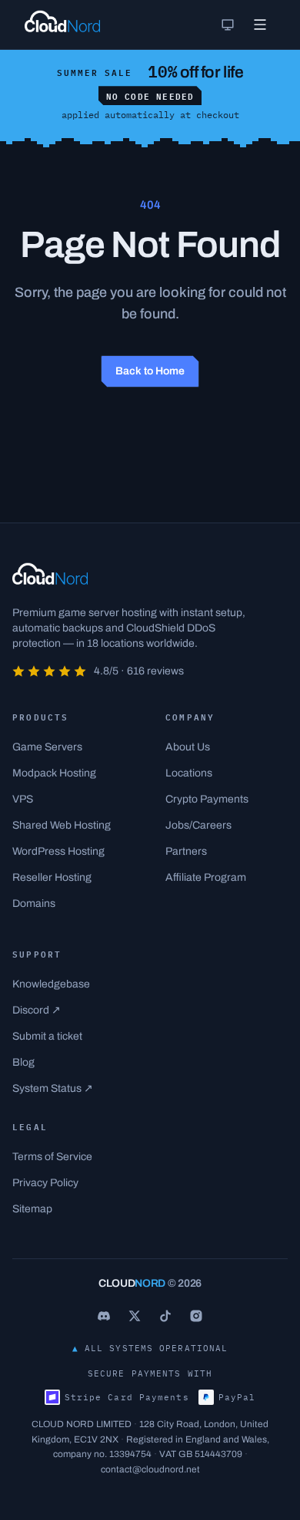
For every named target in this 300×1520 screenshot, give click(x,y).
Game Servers (47, 747)
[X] (134, 1316)
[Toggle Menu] (260, 24)
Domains (33, 903)
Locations (188, 773)
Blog (23, 1062)
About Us (187, 747)
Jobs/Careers (198, 825)
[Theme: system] (228, 24)
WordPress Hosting (58, 851)
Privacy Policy (45, 1183)
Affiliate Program (205, 877)
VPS (22, 799)
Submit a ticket (47, 1036)
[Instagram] (196, 1316)
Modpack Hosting (54, 773)
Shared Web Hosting (61, 825)
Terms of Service (52, 1156)
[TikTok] (165, 1316)
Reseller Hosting (52, 877)
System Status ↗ (52, 1088)
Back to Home (150, 371)
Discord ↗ (36, 1010)
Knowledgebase (51, 984)
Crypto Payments (206, 799)
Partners (186, 851)
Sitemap (32, 1209)
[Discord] (104, 1316)
